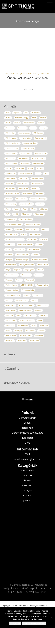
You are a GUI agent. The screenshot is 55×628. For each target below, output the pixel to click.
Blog (27, 442)
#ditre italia (20, 168)
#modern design (12, 290)
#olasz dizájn (10, 310)
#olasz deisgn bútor (26, 305)
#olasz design (43, 305)
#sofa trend (10, 326)
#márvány (38, 275)
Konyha (28, 490)
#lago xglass (29, 270)
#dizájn (40, 168)
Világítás (27, 495)
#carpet (41, 123)
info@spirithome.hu (35, 588)
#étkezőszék (10, 189)
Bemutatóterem (27, 417)
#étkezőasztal (37, 184)
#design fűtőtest (12, 148)
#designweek (38, 163)
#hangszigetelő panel (14, 224)
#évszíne (35, 189)
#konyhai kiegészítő (39, 260)
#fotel (25, 209)
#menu (18, 280)
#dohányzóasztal (25, 173)
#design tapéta (11, 163)
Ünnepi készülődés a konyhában (27, 77)
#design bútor (25, 138)
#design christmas (23, 74)
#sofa (40, 320)
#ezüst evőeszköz (12, 194)
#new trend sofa (22, 300)
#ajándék (17, 113)
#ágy (7, 113)
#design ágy (10, 133)
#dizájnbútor (10, 173)
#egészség (24, 179)
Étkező (27, 480)
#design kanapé (28, 148)
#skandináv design (27, 320)
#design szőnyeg (38, 158)
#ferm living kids (26, 204)
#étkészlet (9, 184)
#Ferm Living (11, 204)
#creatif (33, 128)
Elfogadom (15, 623)
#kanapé (43, 239)
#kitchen (9, 255)
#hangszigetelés (26, 219)
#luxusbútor (26, 275)
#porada (38, 310)
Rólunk (27, 413)
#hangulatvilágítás (32, 224)
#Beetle (43, 118)
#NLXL (34, 300)
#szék (34, 326)
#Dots (38, 173)
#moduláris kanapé (13, 295)
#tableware (30, 331)
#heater (8, 229)
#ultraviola (9, 341)
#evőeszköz (23, 189)
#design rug (10, 158)
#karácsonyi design (25, 244)
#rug (18, 315)
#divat (30, 168)
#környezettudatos (27, 265)
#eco (46, 173)
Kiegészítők (27, 470)
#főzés (33, 209)
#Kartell (39, 244)
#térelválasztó (11, 336)
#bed (34, 118)
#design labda (26, 153)
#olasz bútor (10, 305)
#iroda (23, 234)
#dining (36, 74)
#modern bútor (42, 285)
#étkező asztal (22, 184)
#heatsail (19, 229)
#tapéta (41, 331)
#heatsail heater (32, 229)
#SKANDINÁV (11, 320)
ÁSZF (28, 454)
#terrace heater (25, 336)
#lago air (17, 270)
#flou (7, 209)
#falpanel (39, 194)
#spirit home (23, 326)
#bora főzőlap (29, 123)
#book (8, 123)
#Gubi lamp (39, 214)
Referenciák (27, 427)
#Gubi (15, 214)
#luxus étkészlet (11, 275)
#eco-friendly (11, 179)
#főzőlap (43, 209)
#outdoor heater (25, 310)
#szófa (8, 331)
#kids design (19, 249)
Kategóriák (27, 465)
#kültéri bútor (43, 265)
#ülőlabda (39, 336)
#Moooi (26, 295)
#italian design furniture (14, 239)
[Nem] (51, 617)
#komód (35, 255)
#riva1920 (9, 315)
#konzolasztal (11, 265)
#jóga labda (32, 239)
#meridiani (30, 280)
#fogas (16, 209)
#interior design (11, 234)
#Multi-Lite (38, 295)
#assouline (35, 113)
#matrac (9, 280)
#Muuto (8, 300)
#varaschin (22, 341)
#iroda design (35, 234)
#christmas (9, 74)
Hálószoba (27, 485)
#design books (11, 138)
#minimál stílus (11, 285)
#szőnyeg (18, 331)
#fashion (9, 199)
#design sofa (23, 158)
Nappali (27, 475)
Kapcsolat (27, 437)
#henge (45, 229)
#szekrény (44, 326)
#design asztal (24, 133)
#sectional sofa (30, 315)
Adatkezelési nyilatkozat (34, 623)
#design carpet (40, 138)
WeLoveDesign (37, 592)
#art (26, 113)
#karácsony (45, 74)
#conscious (22, 128)
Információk (27, 449)
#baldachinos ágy (21, 118)
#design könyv (11, 153)
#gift (7, 214)
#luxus (40, 270)
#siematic (43, 315)
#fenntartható (21, 199)
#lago (8, 270)
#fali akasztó (27, 194)
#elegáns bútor (37, 179)
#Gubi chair (26, 214)
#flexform (40, 204)
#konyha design (22, 260)
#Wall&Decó (34, 341)
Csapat (27, 422)
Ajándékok (27, 500)
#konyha (9, 260)
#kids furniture (33, 249)
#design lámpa (40, 153)
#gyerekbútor (11, 219)
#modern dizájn (28, 290)
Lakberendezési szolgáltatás (27, 432)
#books (17, 123)
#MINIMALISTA (26, 285)
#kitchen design (22, 255)
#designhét (25, 163)
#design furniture (29, 143)
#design (43, 128)
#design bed (38, 133)
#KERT (8, 249)
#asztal (8, 118)
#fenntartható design (38, 199)
